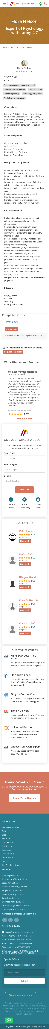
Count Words (8, 857)
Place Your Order (24, 798)
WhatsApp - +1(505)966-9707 (17, 947)
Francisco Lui (26, 623)
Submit (24, 980)
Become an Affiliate (21, 995)
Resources (6, 850)
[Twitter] (10, 919)
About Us (6, 838)
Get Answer (11, 329)
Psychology (11, 321)
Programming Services (12, 890)
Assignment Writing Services (14, 879)
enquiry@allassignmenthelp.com (18, 932)
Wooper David (27, 577)
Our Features (8, 842)
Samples (6, 861)
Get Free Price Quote (11, 865)
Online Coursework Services (14, 909)
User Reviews (8, 853)
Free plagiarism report (12, 875)
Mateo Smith (26, 554)
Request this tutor (13, 351)
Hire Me (24, 489)
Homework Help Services (13, 894)
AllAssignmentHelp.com (31, 1026)
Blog (4, 835)
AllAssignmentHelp (25, 3)
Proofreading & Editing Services (16, 905)
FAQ (4, 831)
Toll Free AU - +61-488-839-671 (18, 943)
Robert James (26, 531)
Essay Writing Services (12, 883)
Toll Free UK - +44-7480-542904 (18, 939)
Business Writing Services (13, 901)
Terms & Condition (10, 827)
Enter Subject (10, 464)
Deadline (8, 476)
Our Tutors (7, 846)
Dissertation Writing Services (14, 886)
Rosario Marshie (28, 600)
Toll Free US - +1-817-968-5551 (18, 935)
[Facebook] (4, 919)
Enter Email (9, 453)
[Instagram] (16, 919)
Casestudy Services (10, 898)
